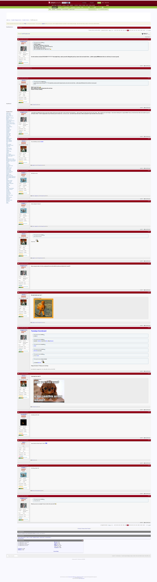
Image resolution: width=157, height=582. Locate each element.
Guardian (7, 136)
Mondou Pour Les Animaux (11, 159)
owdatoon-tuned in (36, 537)
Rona (7, 179)
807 (117, 30)
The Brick (8, 191)
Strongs (7, 187)
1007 (139, 30)
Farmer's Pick (8, 129)
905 (123, 30)
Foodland (8, 131)
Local (98, 7)
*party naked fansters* (22, 537)
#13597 (149, 231)
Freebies (72, 5)
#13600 (149, 327)
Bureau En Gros (9, 119)
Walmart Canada (9, 200)
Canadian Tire (8, 121)
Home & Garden (92, 5)
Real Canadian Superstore (11, 176)
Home (53, 5)
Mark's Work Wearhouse (10, 155)
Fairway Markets (9, 126)
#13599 (149, 292)
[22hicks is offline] (23, 88)
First (110, 30)
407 (115, 30)
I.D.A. (7, 142)
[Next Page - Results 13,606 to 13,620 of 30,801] (147, 30)
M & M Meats (8, 154)
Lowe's (7, 153)
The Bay (7, 190)
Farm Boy (8, 128)
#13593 (149, 109)
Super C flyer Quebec (10, 188)
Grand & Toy (8, 135)
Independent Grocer (9, 145)
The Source (8, 192)
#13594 (149, 138)
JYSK (7, 147)
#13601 (149, 373)
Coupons (64, 5)
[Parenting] (104, 5)
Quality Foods (8, 174)
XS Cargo (8, 201)
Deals (55, 5)
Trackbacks (56, 547)
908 (130, 30)
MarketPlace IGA (9, 156)
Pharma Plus (8, 169)
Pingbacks (20, 548)
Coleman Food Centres (10, 122)
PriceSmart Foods (9, 171)
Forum (54, 7)
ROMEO (23, 172)
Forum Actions (65, 9)
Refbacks (19, 549)
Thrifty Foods (8, 193)
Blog (50, 7)
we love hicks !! (48, 537)
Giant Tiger (8, 134)
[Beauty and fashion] (101, 5)
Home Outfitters (9, 141)
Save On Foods (9, 181)
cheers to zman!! (29, 537)
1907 (144, 30)
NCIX (7, 162)
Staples (7, 186)
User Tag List (20, 27)
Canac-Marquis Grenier (10, 120)
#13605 (149, 495)
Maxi (7, 157)
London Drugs (8, 151)
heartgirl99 (23, 414)
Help (103, 2)
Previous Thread (81, 528)
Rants (87, 5)
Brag (91, 7)
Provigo (7, 173)
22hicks (24, 80)
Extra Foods (8, 125)
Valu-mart (8, 199)
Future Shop (8, 133)
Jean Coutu (8, 146)
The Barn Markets (9, 189)
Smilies (55, 543)
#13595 (149, 170)
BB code (55, 542)
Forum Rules (56, 551)
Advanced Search (104, 9)
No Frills (7, 163)
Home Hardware (9, 140)
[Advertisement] (40, 73)
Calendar (53, 9)
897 (121, 30)
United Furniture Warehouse (9, 198)
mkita (23, 442)
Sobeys (7, 184)
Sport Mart (8, 185)
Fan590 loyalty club (25, 33)
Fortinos (7, 132)
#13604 (149, 465)
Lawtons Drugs (9, 148)
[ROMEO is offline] (23, 180)
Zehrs (7, 202)
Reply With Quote (147, 107)
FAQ (50, 9)
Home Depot (8, 139)
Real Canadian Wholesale (10, 177)
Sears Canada (8, 182)
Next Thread (87, 528)
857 (119, 30)
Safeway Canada (9, 180)
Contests (76, 5)
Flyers (67, 5)
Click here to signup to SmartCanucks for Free (25, 68)
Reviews (83, 5)
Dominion (8, 124)
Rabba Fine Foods (9, 175)
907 (128, 30)
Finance (80, 5)
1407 (141, 30)
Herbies (7, 137)
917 (134, 30)
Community (58, 9)
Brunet (7, 118)
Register (107, 2)
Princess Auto (8, 172)
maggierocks (23, 41)
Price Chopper (8, 170)
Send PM (141, 107)
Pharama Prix (8, 168)
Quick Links (72, 9)
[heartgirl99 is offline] (23, 422)
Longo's (7, 152)
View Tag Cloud (20, 538)
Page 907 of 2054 (105, 30)
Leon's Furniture (9, 149)
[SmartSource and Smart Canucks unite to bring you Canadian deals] (11, 106)
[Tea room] (99, 5)
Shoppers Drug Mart (9, 183)
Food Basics (8, 130)
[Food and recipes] (102, 5)
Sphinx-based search (81, 578)
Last (149, 30)
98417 (146, 34)
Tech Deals (59, 5)
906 (126, 30)
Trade (106, 7)
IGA (7, 143)
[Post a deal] (107, 5)
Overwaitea (8, 164)
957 (136, 30)
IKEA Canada (8, 144)
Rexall (7, 178)
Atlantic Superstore (9, 115)
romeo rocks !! (42, 537)
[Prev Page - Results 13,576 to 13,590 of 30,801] (112, 30)
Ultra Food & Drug (9, 195)
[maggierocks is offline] (23, 48)
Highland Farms (9, 138)
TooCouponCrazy (34, 104)
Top (82, 7)
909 (132, 30)
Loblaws (7, 150)
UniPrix (7, 196)
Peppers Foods (9, 167)
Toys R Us (8, 194)
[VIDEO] (55, 545)
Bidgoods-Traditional (9, 117)
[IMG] (55, 544)
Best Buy (8, 116)
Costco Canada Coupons (10, 123)
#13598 (149, 263)
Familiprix (8, 127)
